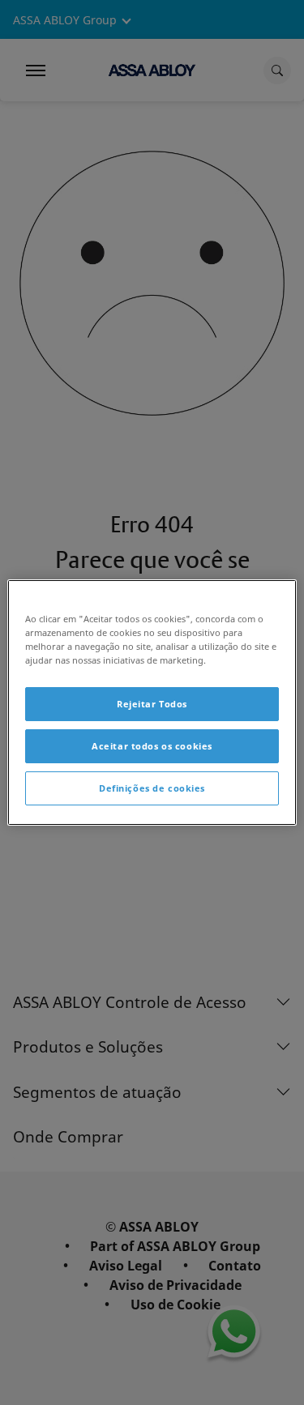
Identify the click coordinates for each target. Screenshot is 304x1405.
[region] (151, 702)
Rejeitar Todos (152, 704)
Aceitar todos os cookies (152, 746)
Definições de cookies (152, 788)
